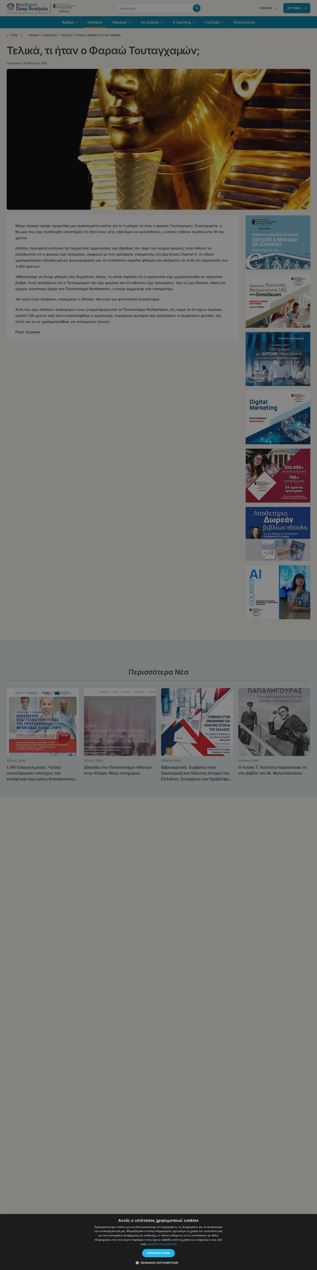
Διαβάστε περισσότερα (162, 1244)
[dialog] (158, 635)
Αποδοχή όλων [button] (158, 1253)
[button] (158, 1262)
